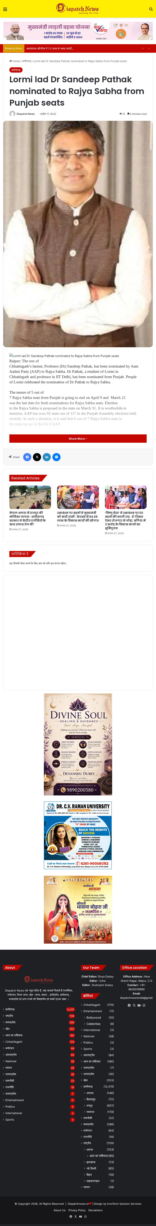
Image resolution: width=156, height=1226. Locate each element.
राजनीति (9, 1087)
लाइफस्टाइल (93, 1181)
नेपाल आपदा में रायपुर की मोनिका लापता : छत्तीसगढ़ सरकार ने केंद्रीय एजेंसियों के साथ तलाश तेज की (27, 518)
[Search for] (151, 10)
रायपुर (90, 1105)
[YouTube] (138, 1005)
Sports (9, 1119)
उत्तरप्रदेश (10, 1074)
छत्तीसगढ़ (26, 61)
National (10, 1061)
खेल (7, 1028)
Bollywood (94, 1017)
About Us (60, 1210)
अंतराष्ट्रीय (11, 1054)
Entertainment (14, 1100)
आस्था (90, 1149)
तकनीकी (9, 1080)
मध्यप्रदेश (10, 1022)
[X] (37, 457)
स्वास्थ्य (90, 1111)
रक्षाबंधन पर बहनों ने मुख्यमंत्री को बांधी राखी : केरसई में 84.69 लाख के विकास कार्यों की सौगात (78, 517)
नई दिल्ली (91, 1168)
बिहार (89, 1174)
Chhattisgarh (13, 1041)
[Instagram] (143, 1005)
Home (16, 61)
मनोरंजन (9, 1048)
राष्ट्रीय (9, 1015)
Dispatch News (26, 113)
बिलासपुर (91, 1099)
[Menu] (5, 10)
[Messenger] (56, 457)
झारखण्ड (91, 1162)
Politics (10, 1106)
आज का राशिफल (13, 1035)
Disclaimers (95, 1210)
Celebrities (94, 1024)
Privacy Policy (77, 1210)
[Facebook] (27, 457)
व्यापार (8, 1067)
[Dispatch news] (78, 9)
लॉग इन (50, 563)
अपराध (90, 1093)
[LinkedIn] (47, 457)
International (13, 1113)
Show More (77, 438)
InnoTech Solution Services (124, 1203)
